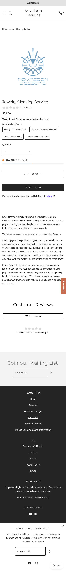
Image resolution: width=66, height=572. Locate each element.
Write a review (33, 316)
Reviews (33, 405)
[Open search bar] (11, 13)
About (33, 459)
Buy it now (33, 187)
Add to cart (33, 174)
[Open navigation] (4, 13)
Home (4, 29)
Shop (33, 399)
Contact (33, 452)
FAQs (33, 471)
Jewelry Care (33, 465)
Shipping (20, 119)
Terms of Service (33, 424)
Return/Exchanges (33, 411)
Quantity (6, 145)
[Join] (51, 372)
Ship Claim (33, 417)
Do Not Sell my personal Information (33, 430)
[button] (33, 66)
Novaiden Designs (33, 12)
